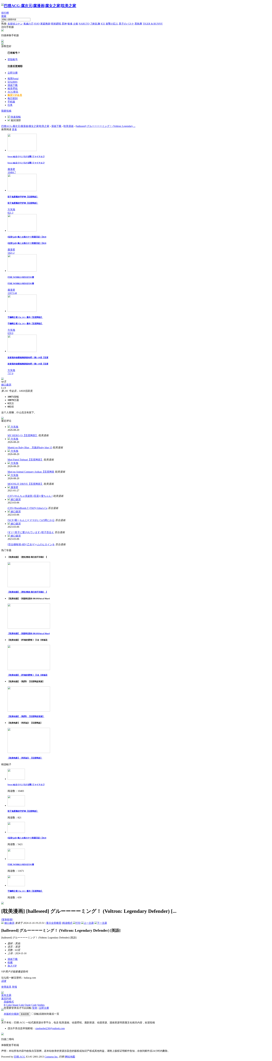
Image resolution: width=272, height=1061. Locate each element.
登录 (34, 1008)
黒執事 (138, 23)
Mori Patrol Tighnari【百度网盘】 (25, 459)
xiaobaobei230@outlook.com (50, 1028)
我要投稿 (6, 110)
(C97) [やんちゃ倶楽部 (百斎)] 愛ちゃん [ (30, 496)
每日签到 (13, 98)
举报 (14, 986)
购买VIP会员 (15, 95)
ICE (103, 23)
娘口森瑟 (6, 384)
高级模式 (9, 1001)
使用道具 (6, 986)
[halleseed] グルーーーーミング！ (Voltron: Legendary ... (105, 126)
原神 (64, 23)
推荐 (13, 78)
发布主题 (6, 995)
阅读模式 (67, 923)
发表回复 (25, 1014)
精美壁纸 (13, 88)
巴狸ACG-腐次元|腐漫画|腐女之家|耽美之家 (25, 126)
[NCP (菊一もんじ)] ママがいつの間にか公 (31, 520)
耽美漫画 (68, 126)
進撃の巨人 (112, 23)
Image (15, 1005)
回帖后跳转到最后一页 (46, 1014)
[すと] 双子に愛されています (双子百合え (31, 532)
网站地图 (70, 1056)
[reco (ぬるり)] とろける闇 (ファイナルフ (26, 784)
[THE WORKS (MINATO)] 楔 (21, 864)
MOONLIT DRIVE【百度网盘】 (25, 484)
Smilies (41, 1005)
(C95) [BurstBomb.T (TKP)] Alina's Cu (27, 508)
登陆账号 (13, 59)
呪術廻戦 (56, 23)
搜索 (3, 16)
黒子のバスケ (126, 23)
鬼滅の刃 (28, 23)
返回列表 (6, 998)
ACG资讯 (13, 91)
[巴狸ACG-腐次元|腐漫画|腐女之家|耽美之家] (38, 6)
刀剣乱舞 (95, 23)
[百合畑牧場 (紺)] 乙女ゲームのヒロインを (31, 544)
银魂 (69, 23)
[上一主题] (87, 923)
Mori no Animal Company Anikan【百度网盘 (31, 471)
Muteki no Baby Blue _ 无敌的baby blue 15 (30, 447)
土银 (75, 23)
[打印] (77, 923)
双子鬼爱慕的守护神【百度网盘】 (23, 811)
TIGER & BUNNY (153, 23)
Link (21, 1005)
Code (34, 1005)
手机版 (11, 101)
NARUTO (84, 23)
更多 (14, 129)
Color (9, 1005)
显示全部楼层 (53, 923)
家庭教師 (45, 23)
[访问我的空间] (2, 379)
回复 (3, 981)
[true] (2, 21)
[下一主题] (100, 923)
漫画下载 (13, 85)
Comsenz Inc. (51, 1056)
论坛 (12, 82)
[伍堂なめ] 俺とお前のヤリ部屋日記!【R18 (27, 838)
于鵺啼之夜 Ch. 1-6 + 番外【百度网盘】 (25, 891)
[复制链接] (7, 919)
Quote (28, 1005)
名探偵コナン (15, 23)
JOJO (37, 23)
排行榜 (5, 12)
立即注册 (13, 72)
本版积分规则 (11, 1014)
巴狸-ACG (19, 1056)
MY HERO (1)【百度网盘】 (23, 435)
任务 (10, 105)
